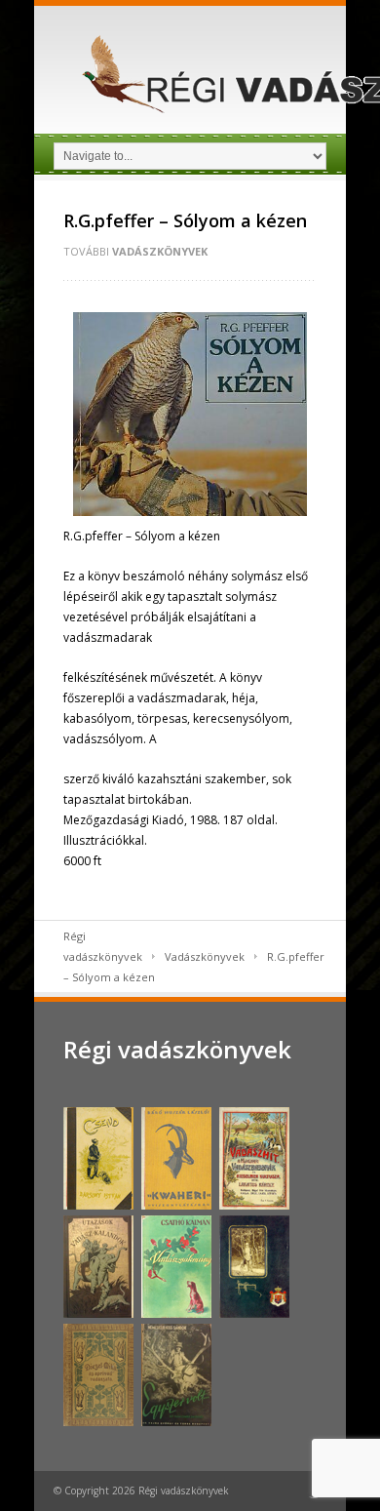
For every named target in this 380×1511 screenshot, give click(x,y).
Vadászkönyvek (160, 251)
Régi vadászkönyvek (177, 1049)
